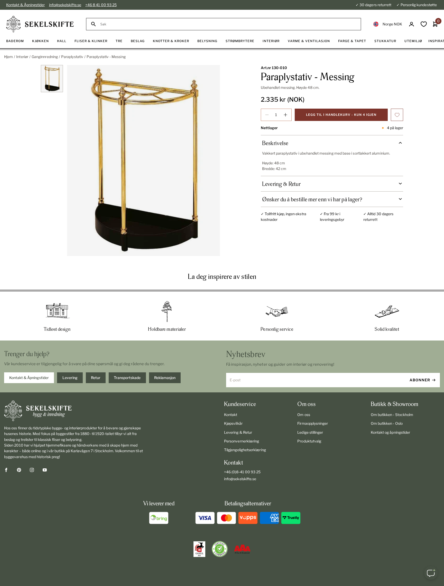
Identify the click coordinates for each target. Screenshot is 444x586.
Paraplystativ (72, 56)
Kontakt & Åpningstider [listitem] (29, 377)
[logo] (40, 24)
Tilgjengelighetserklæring (245, 450)
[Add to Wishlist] (397, 115)
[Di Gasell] (199, 549)
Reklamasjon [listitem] (164, 377)
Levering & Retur (238, 432)
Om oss (303, 414)
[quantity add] (285, 114)
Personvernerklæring (241, 441)
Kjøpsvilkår (233, 423)
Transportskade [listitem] (127, 377)
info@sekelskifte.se (65, 5)
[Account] (411, 24)
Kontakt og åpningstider (390, 432)
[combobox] (228, 24)
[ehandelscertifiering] (219, 549)
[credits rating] (242, 549)
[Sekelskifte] (75, 411)
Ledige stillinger (310, 432)
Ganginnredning (45, 56)
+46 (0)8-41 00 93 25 (242, 472)
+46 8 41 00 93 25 (101, 5)
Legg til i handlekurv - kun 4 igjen (341, 115)
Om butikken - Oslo (387, 423)
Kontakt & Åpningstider (25, 5)
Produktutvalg (309, 441)
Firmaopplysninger (312, 423)
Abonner (420, 380)
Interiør (22, 56)
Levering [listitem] (70, 377)
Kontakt (230, 414)
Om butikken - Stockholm (392, 414)
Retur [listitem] (95, 377)
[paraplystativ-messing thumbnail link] (52, 78)
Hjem (8, 56)
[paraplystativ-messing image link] (143, 160)
